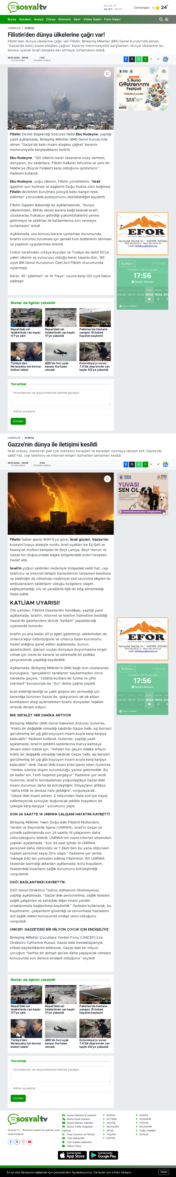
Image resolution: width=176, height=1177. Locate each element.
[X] (17, 1142)
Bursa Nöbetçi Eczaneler (81, 1115)
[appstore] (73, 1155)
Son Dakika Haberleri (79, 1142)
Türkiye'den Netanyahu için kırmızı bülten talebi (26, 366)
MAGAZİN (113, 1126)
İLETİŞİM (112, 1119)
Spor (77, 19)
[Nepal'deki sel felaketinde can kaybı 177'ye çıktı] (26, 317)
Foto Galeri (112, 19)
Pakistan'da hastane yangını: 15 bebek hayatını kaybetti (93, 332)
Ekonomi (64, 19)
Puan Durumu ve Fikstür (81, 1134)
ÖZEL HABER (147, 1130)
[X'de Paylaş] (132, 59)
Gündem (25, 19)
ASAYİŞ (111, 1123)
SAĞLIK (143, 1134)
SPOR (110, 1130)
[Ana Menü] (166, 19)
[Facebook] (10, 1142)
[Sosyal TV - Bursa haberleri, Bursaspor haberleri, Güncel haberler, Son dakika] (27, 7)
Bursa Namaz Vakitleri (80, 1123)
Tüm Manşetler (76, 1138)
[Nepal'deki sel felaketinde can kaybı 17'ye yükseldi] (60, 317)
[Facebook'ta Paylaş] (126, 59)
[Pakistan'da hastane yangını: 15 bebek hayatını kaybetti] (95, 317)
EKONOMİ (145, 1126)
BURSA (111, 1115)
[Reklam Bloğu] (142, 233)
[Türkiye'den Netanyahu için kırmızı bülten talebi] (26, 351)
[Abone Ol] (165, 59)
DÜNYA (29, 28)
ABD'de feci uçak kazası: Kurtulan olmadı (56, 366)
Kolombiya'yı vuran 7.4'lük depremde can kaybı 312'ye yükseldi (94, 366)
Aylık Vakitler (129, 306)
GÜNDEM (145, 1119)
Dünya (51, 19)
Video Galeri (92, 19)
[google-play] (104, 1155)
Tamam (163, 1172)
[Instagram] (23, 1142)
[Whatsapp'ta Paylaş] (139, 59)
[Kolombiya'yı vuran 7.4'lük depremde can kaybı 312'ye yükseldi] (95, 351)
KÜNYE (143, 1115)
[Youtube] (29, 1142)
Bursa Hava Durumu (78, 1119)
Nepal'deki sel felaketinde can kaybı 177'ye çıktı (25, 332)
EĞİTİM (111, 1138)
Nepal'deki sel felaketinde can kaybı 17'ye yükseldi (60, 332)
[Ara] (161, 19)
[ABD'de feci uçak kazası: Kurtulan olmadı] (60, 351)
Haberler (14, 28)
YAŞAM (111, 1134)
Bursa (12, 19)
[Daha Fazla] (145, 59)
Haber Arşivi (74, 1146)
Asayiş (38, 19)
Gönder (18, 421)
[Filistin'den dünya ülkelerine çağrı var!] (61, 98)
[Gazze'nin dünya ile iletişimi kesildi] (61, 504)
